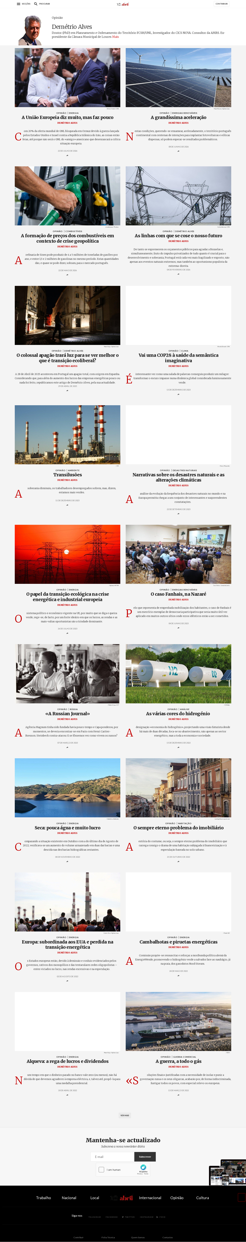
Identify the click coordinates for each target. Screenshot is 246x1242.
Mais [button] (115, 37)
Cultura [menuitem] (202, 1197)
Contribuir (78, 1237)
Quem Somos (138, 1237)
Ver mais (124, 1115)
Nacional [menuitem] (69, 1197)
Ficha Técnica (108, 1237)
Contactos (167, 1237)
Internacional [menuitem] (150, 1197)
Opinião (57, 17)
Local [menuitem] (94, 1197)
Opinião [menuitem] (177, 1197)
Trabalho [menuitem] (43, 1197)
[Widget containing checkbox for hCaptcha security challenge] (123, 1169)
